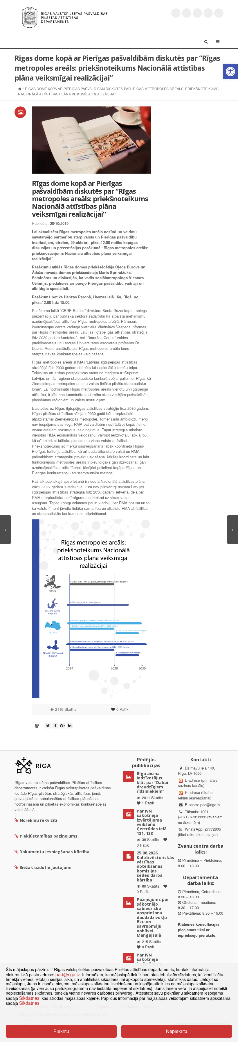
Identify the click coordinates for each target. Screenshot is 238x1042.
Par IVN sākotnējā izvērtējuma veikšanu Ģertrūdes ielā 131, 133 (152, 822)
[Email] (218, 13)
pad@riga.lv (210, 804)
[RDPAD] (65, 16)
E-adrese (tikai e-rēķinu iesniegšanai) (196, 795)
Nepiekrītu (176, 1031)
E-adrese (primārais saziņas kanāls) (198, 782)
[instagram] (208, 13)
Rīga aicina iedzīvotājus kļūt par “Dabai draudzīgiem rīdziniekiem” (152, 782)
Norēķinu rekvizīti (38, 820)
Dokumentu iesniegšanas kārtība (54, 851)
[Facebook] (186, 13)
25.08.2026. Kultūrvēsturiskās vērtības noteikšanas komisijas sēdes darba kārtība (155, 866)
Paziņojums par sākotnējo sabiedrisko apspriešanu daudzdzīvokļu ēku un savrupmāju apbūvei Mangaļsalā (153, 917)
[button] (230, 71)
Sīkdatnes (29, 998)
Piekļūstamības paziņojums (48, 836)
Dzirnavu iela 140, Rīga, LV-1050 (196, 770)
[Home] (19, 88)
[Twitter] (176, 13)
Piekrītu (61, 1031)
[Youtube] (197, 13)
